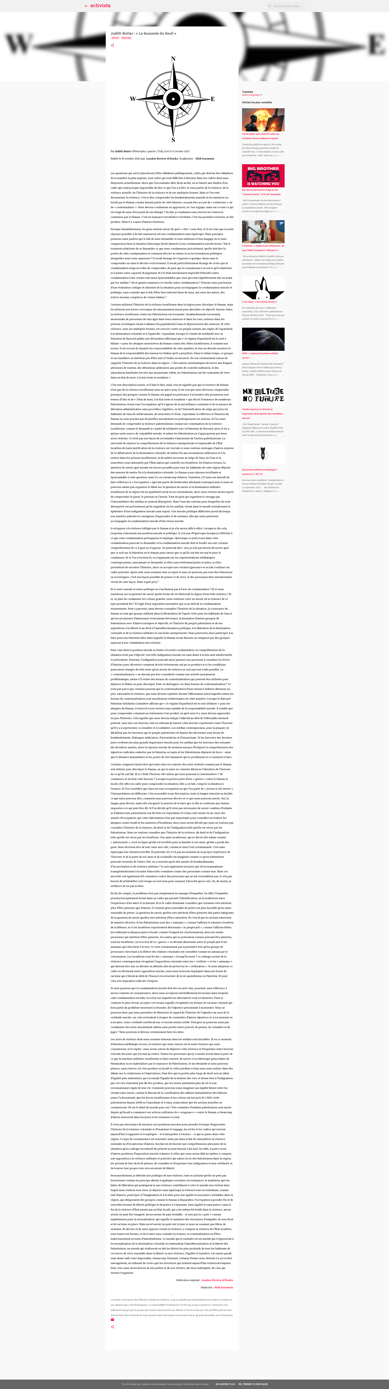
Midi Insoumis (224, 1287)
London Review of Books (217, 1280)
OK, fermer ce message (253, 1384)
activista (100, 6)
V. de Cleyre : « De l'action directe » (259, 302)
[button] (112, 45)
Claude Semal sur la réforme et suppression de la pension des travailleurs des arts (262, 413)
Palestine (126, 38)
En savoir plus (225, 1384)
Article (115, 38)
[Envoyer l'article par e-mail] (112, 1321)
